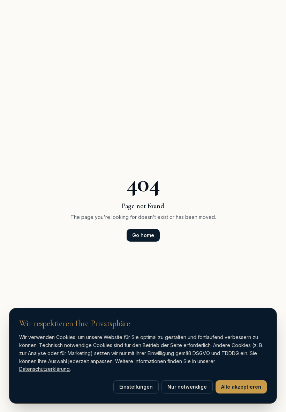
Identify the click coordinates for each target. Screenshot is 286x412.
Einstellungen (136, 387)
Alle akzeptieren (241, 387)
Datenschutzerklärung (44, 369)
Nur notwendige (187, 387)
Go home (143, 235)
